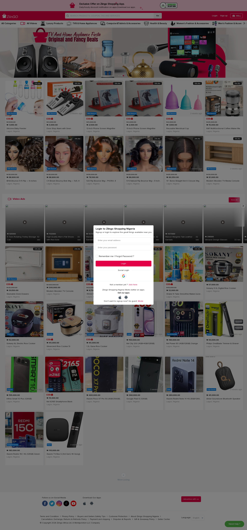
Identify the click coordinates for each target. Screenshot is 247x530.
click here (133, 284)
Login (123, 263)
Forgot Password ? (124, 256)
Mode (140, 301)
